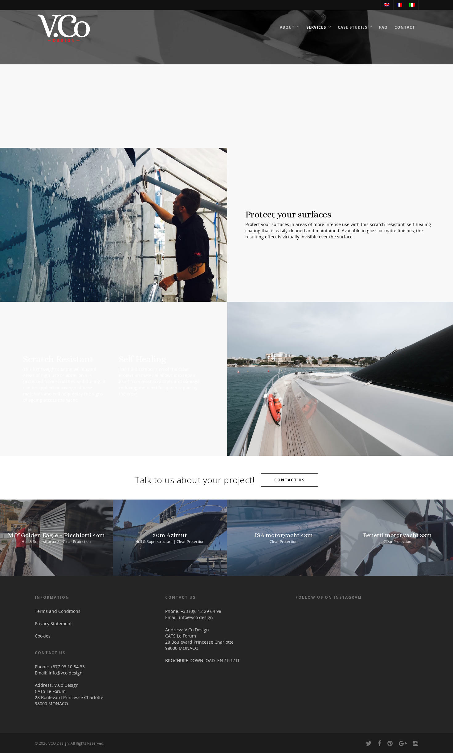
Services (316, 27)
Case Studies (352, 27)
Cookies (43, 636)
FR (229, 660)
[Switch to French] (399, 5)
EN (220, 660)
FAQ (383, 27)
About (287, 27)
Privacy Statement (53, 623)
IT (238, 660)
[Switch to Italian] (412, 5)
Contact (404, 27)
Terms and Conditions (57, 611)
